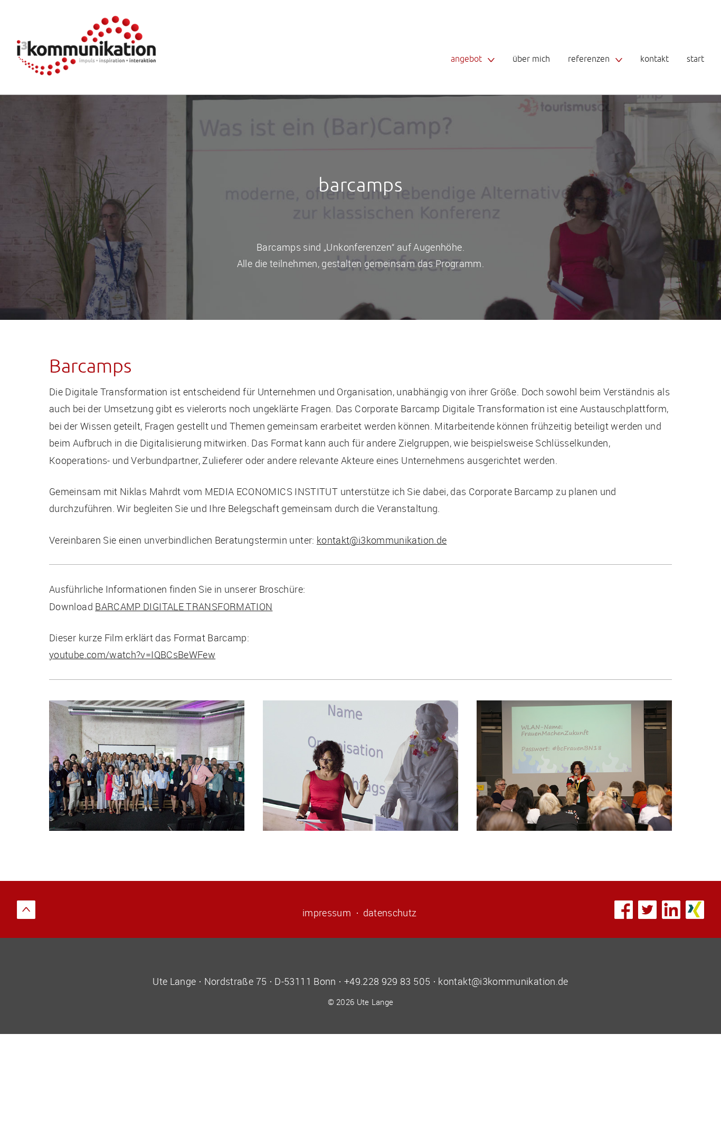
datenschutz (390, 912)
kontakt (654, 59)
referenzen (589, 59)
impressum (326, 912)
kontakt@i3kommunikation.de (382, 540)
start (695, 59)
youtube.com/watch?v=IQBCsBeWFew (132, 654)
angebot (466, 59)
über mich (531, 59)
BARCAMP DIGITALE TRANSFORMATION (183, 606)
